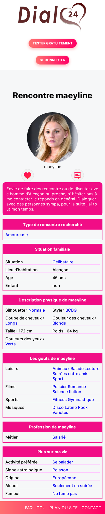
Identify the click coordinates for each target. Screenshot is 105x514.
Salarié (58, 437)
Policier (59, 386)
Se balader (62, 461)
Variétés (60, 412)
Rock (83, 407)
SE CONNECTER (52, 60)
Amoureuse (16, 234)
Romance (77, 386)
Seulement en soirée (72, 485)
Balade (77, 368)
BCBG (71, 310)
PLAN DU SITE (63, 507)
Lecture (92, 368)
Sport (57, 378)
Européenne (64, 477)
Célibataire (62, 261)
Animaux (61, 368)
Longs (11, 323)
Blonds (59, 323)
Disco (58, 407)
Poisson (60, 469)
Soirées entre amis (70, 373)
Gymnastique (81, 399)
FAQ (29, 507)
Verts (10, 343)
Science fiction (66, 391)
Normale (37, 310)
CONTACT (91, 507)
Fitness (59, 399)
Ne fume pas (64, 493)
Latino (71, 407)
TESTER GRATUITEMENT (53, 43)
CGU (41, 507)
